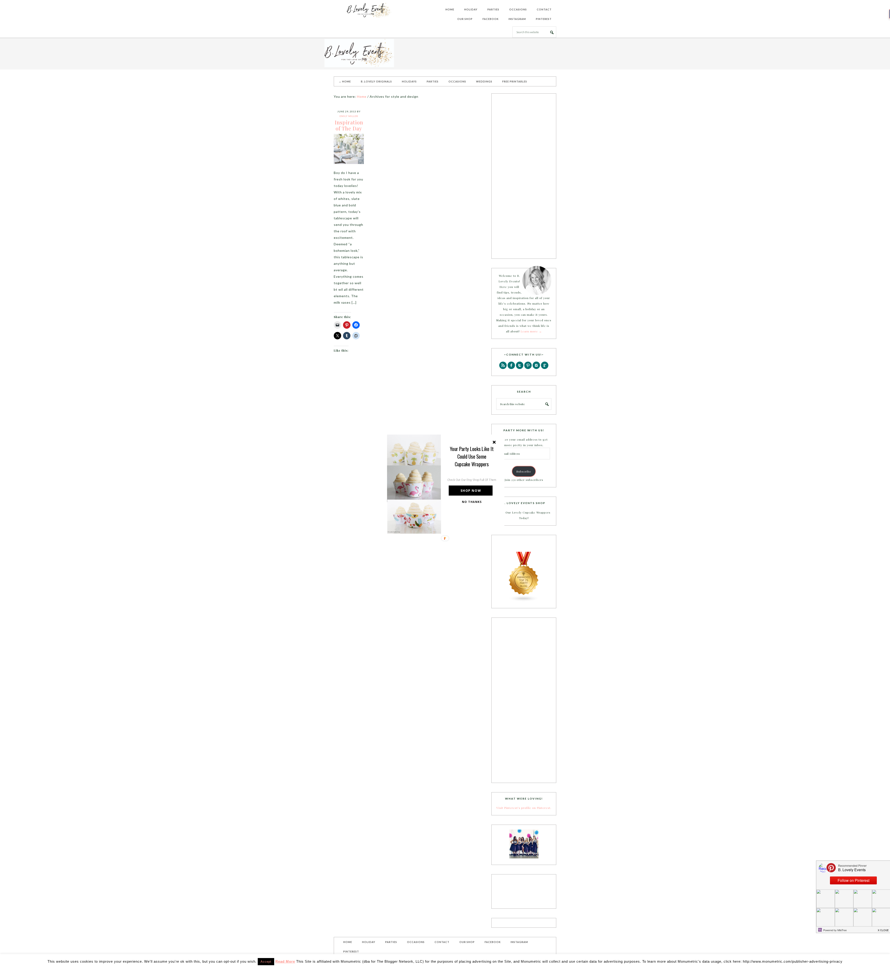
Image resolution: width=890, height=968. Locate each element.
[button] (471, 456)
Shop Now (471, 490)
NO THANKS (472, 502)
